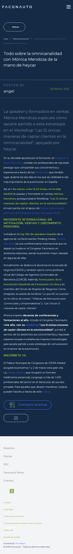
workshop (32, 324)
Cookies (7, 502)
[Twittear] (16, 418)
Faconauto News (14, 472)
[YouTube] (18, 491)
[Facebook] (5, 491)
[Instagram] (24, 491)
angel (9, 91)
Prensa (8, 456)
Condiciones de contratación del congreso (23, 523)
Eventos (8, 480)
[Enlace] (17, 7)
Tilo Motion (20, 543)
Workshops (41, 172)
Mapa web (8, 530)
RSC (6, 464)
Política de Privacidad (14, 516)
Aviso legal (8, 509)
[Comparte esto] (8, 418)
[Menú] (68, 7)
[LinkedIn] (30, 491)
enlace (46, 391)
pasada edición (16, 372)
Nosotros (9, 448)
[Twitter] (12, 491)
